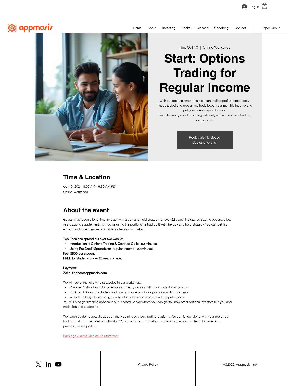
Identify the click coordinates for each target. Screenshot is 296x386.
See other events (205, 142)
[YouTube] (58, 364)
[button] (264, 6)
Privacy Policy (148, 364)
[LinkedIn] (48, 364)
